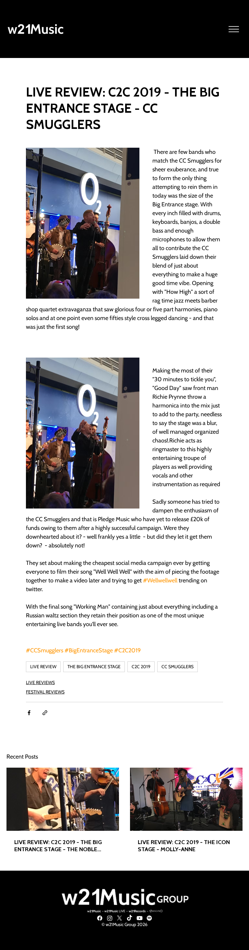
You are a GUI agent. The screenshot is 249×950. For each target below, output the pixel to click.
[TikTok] (129, 918)
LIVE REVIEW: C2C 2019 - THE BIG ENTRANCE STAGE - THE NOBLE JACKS (58, 846)
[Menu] (234, 29)
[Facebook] (99, 918)
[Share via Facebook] (29, 713)
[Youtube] (139, 918)
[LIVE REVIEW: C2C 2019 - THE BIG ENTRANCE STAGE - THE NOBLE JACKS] (62, 799)
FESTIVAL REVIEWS (45, 692)
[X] (119, 918)
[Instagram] (109, 918)
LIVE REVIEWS (40, 682)
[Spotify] (149, 918)
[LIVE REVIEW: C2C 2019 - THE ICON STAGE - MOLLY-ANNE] (186, 799)
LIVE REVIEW (43, 667)
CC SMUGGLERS (177, 667)
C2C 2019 (141, 667)
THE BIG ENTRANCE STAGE (94, 667)
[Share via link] (45, 713)
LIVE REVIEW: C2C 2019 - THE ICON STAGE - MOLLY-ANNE (184, 846)
